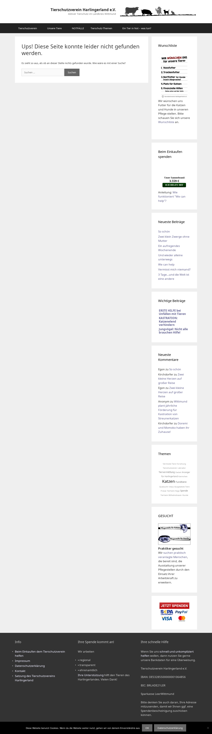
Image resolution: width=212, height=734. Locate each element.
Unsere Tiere (54, 28)
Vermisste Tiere (169, 464)
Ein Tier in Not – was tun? (136, 28)
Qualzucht (163, 486)
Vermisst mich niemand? (174, 269)
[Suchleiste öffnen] (192, 28)
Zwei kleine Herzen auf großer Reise (171, 378)
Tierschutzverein (27, 28)
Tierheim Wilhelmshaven (171, 495)
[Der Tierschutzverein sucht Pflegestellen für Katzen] (174, 532)
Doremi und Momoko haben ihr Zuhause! (173, 427)
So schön (164, 231)
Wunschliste (166, 122)
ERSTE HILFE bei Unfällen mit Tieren (172, 312)
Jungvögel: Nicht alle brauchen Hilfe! (173, 330)
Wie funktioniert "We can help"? (172, 196)
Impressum (22, 661)
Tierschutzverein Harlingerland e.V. (83, 9)
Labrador (182, 468)
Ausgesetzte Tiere (181, 486)
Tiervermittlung (167, 472)
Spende (184, 490)
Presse (163, 491)
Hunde (185, 495)
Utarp (171, 486)
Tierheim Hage (173, 491)
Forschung (181, 464)
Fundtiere (181, 481)
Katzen (168, 481)
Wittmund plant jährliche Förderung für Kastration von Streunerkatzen (172, 410)
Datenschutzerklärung (30, 666)
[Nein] (208, 728)
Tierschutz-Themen (101, 28)
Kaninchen (182, 476)
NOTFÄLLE (78, 28)
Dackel (178, 472)
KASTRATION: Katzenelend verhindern (168, 321)
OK (147, 728)
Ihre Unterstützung (91, 675)
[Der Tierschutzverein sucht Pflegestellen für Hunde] (174, 542)
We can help (166, 264)
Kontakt (20, 671)
